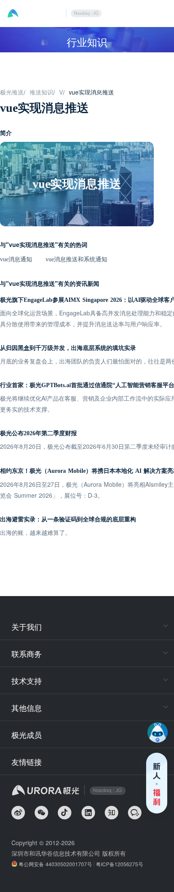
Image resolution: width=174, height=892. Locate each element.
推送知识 (41, 92)
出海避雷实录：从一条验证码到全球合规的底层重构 (68, 519)
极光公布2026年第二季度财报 (38, 433)
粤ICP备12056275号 (119, 864)
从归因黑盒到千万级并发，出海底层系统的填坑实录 (68, 348)
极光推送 (12, 92)
